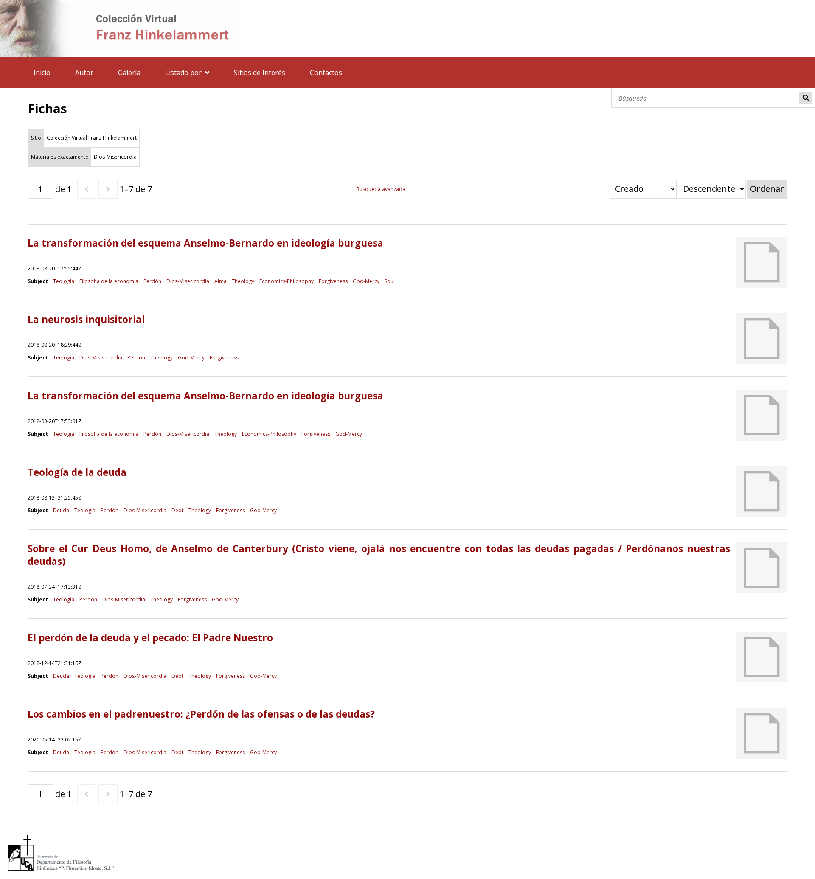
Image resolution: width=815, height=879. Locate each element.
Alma (220, 281)
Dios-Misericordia (187, 281)
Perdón (152, 281)
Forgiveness (333, 281)
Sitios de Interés (259, 72)
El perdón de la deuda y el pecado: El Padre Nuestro (150, 637)
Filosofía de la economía (108, 281)
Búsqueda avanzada (380, 189)
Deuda (61, 510)
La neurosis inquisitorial (86, 319)
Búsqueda (806, 98)
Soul (390, 281)
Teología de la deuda (77, 472)
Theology (243, 281)
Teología (63, 281)
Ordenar (767, 188)
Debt (177, 510)
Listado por (183, 72)
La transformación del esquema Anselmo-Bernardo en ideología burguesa (205, 243)
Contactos (326, 72)
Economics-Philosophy (286, 281)
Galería (129, 72)
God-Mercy (366, 281)
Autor (84, 72)
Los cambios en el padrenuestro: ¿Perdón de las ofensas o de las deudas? (201, 714)
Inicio (42, 72)
